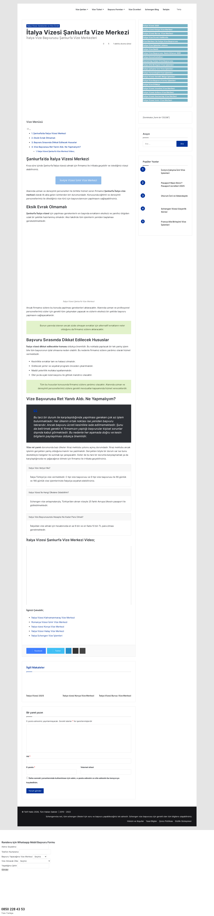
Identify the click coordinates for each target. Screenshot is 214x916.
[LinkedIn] (68, 651)
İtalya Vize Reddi (150, 49)
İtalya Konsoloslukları (153, 57)
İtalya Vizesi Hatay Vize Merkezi (47, 631)
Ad (28, 756)
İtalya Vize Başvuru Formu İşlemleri (159, 80)
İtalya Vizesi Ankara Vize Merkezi (158, 92)
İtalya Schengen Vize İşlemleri (46, 635)
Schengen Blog (152, 9)
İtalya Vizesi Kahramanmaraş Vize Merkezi (53, 617)
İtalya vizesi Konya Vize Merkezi (47, 626)
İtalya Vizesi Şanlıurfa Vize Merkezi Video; (56, 151)
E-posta (30, 767)
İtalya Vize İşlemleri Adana (155, 45)
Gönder (5, 869)
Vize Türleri (97, 9)
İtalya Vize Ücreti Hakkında (155, 37)
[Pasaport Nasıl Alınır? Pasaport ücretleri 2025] (151, 186)
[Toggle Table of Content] (28, 129)
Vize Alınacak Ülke (10, 861)
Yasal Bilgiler (151, 821)
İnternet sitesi (87, 767)
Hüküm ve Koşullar (135, 821)
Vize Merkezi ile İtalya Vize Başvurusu (160, 41)
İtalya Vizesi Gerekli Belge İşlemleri (159, 77)
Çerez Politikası (166, 821)
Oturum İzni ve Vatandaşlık (174, 196)
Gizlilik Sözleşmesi (183, 821)
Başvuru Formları (115, 9)
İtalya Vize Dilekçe (151, 84)
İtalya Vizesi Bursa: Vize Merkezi (115, 695)
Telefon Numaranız (10, 852)
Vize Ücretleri (135, 9)
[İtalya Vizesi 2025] (42, 684)
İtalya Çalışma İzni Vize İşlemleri (158, 69)
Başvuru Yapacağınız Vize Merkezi (17, 856)
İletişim (166, 9)
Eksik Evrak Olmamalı (44, 138)
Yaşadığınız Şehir (9, 865)
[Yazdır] (82, 651)
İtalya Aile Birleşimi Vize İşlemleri (158, 65)
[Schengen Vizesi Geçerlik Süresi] (151, 212)
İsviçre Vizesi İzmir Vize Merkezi (78, 180)
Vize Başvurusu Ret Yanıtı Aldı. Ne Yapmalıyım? (57, 147)
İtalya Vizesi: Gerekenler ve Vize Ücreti (43, 26)
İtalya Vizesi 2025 (35, 695)
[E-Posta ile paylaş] (75, 651)
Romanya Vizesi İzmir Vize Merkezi (49, 622)
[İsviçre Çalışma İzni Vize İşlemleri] (151, 174)
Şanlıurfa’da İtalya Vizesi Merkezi (50, 133)
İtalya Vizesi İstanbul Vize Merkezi (159, 88)
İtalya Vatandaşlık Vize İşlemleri (158, 73)
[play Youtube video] (78, 575)
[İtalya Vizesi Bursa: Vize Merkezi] (115, 684)
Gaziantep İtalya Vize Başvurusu (158, 61)
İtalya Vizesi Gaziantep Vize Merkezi (160, 96)
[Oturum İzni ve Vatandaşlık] (151, 199)
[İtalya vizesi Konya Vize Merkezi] (79, 684)
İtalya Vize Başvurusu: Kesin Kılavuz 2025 (162, 53)
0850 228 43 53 (13, 909)
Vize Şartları (81, 9)
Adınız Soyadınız (9, 847)
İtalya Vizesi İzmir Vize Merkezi (157, 100)
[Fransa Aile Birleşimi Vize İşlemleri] (151, 225)
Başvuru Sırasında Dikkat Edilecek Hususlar (55, 142)
